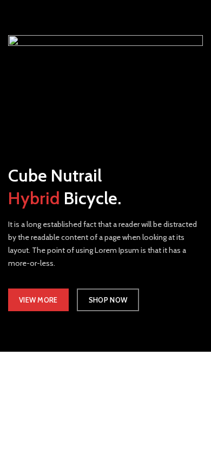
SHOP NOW (108, 300)
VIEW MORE (38, 300)
